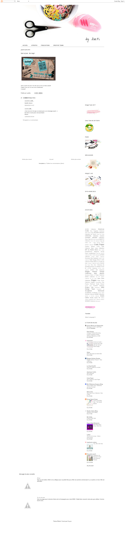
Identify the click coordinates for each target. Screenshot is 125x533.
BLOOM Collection (99, 232)
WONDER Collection (90, 301)
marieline (27, 101)
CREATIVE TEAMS (58, 45)
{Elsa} (38, 478)
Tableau (102, 297)
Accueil (51, 159)
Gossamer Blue (89, 258)
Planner (102, 284)
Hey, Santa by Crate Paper (93, 379)
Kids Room (87, 264)
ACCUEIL (25, 45)
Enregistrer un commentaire (30, 120)
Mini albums (99, 273)
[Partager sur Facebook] (40, 93)
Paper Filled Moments (93, 423)
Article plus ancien (76, 159)
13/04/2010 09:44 (29, 116)
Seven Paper (101, 292)
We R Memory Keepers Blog (95, 384)
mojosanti (90, 340)
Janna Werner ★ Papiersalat (95, 325)
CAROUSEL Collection (91, 236)
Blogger (70, 521)
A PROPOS (34, 45)
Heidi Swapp (93, 260)
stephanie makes (92, 442)
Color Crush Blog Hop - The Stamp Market (97, 402)
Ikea (98, 261)
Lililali (88, 434)
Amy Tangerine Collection (97, 231)
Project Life (89, 287)
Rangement (97, 287)
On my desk (93, 278)
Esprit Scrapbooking (90, 253)
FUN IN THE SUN (91, 418)
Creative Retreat (90, 246)
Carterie (102, 236)
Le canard (97, 266)
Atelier (86, 232)
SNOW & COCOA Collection (92, 296)
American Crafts (91, 372)
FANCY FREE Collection (94, 254)
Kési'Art (102, 263)
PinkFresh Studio (94, 284)
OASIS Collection (90, 276)
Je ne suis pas (41, 497)
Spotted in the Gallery (92, 412)
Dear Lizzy (90, 391)
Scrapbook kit (100, 289)
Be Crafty (89, 417)
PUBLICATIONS (45, 45)
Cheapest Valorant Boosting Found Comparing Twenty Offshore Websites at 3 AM (94, 334)
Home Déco (93, 261)
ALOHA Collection (90, 229)
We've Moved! (90, 373)
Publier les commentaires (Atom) (55, 163)
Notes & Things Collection (97, 275)
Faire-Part (98, 253)
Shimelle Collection (90, 294)
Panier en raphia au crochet (93, 367)
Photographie (98, 282)
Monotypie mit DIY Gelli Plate (94, 327)
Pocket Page (88, 285)
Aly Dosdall (90, 465)
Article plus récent (27, 159)
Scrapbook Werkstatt (94, 291)
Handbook (95, 258)
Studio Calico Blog (92, 411)
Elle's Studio (101, 249)
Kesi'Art (98, 263)
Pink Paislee (90, 331)
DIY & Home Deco (91, 250)
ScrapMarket (88, 292)
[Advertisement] (51, 140)
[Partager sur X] (38, 93)
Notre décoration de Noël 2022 (94, 353)
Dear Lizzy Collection (97, 248)
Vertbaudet (91, 299)
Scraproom (95, 292)
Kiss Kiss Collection (96, 265)
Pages (93, 280)
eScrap (102, 251)
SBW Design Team (94, 288)
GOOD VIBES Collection (97, 256)
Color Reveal (95, 239)
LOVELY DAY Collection (97, 270)
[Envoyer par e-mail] (35, 93)
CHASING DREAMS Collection (94, 237)
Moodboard (87, 275)
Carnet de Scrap (100, 234)
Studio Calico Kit (95, 297)
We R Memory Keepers (99, 299)
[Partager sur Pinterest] (42, 93)
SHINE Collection (99, 294)
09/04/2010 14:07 (29, 105)
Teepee (86, 299)
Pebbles (93, 282)
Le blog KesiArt (91, 366)
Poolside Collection (98, 285)
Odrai (88, 352)
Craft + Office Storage (94, 242)
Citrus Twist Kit (89, 239)
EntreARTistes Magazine (92, 251)
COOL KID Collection (94, 240)
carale (26, 108)
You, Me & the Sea (98, 443)
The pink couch (91, 454)
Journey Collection (92, 263)
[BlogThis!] (37, 93)
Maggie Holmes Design (93, 358)
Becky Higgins (91, 232)
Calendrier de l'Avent (90, 234)
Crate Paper (99, 244)
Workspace (97, 301)
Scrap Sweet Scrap (92, 399)
